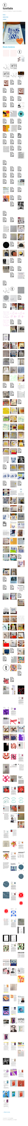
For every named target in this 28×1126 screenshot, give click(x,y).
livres (4, 14)
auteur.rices (5, 17)
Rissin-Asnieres (9, 47)
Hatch (15, 1119)
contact (4, 19)
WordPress (10, 1119)
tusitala (8, 8)
